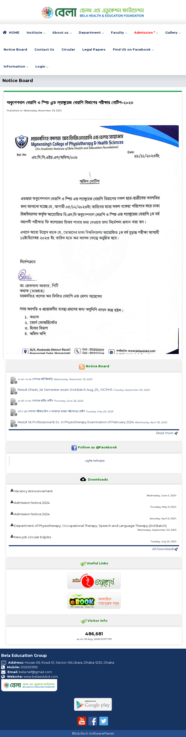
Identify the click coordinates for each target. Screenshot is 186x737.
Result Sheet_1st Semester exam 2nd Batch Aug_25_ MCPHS (84, 390)
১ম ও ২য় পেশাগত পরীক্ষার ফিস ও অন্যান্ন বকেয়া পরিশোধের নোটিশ (65, 411)
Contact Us (44, 49)
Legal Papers (94, 49)
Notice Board (15, 49)
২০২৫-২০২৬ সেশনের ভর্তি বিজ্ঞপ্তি (55, 379)
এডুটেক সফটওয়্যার (94, 461)
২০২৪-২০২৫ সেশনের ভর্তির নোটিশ (50, 400)
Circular (68, 49)
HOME (13, 32)
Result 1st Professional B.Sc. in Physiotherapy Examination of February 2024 (92, 422)
